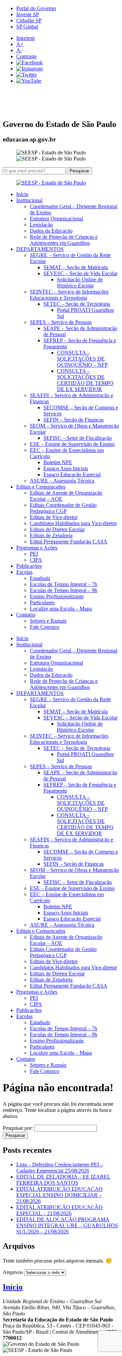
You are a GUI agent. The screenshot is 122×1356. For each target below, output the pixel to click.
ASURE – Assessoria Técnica (62, 480)
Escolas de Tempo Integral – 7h (63, 584)
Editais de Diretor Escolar (57, 529)
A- (19, 50)
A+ (19, 44)
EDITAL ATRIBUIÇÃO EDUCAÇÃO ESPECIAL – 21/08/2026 (59, 1210)
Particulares (42, 602)
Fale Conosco (44, 627)
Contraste (26, 56)
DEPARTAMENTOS (40, 249)
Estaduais (40, 578)
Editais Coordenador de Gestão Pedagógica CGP (63, 508)
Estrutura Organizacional (56, 218)
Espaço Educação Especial (72, 474)
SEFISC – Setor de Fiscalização (77, 438)
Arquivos (13, 1272)
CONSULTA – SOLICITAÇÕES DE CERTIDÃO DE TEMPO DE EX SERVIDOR (85, 380)
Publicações (29, 566)
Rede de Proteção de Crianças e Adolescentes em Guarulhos (64, 240)
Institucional (29, 200)
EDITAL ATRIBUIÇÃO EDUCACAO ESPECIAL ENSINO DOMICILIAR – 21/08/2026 (59, 1195)
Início (22, 194)
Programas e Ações (36, 548)
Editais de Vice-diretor (54, 517)
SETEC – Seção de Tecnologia (76, 304)
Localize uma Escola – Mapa (61, 608)
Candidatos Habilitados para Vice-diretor (73, 523)
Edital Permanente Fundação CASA (68, 541)
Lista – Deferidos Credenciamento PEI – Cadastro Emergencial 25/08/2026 (59, 1168)
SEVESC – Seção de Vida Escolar (80, 273)
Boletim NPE (57, 462)
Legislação (41, 225)
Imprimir (25, 38)
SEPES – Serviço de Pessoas (61, 322)
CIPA (36, 560)
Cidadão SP (29, 20)
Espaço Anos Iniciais (65, 468)
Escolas (24, 572)
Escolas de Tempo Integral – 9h (63, 590)
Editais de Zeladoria (51, 535)
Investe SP (27, 14)
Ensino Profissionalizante (57, 596)
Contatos (25, 615)
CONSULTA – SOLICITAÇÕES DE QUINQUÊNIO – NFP (82, 359)
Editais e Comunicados (40, 487)
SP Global (27, 26)
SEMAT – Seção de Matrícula (75, 267)
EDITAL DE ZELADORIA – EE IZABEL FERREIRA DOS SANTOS (63, 1180)
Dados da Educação (51, 231)
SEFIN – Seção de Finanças (73, 420)
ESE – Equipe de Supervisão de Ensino (72, 444)
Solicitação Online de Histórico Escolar (80, 282)
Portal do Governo (36, 8)
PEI (34, 554)
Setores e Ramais (48, 621)
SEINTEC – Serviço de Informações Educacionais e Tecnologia (69, 295)
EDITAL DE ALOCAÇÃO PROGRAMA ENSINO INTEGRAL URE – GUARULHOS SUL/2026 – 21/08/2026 (67, 1225)
